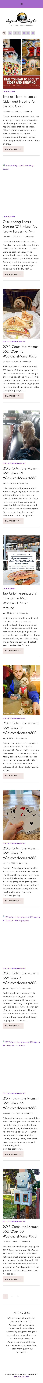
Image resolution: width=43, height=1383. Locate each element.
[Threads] (19, 33)
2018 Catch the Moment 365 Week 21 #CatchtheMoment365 (21, 473)
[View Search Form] (4, 33)
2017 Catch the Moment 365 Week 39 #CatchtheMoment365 (21, 1231)
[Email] (33, 33)
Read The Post (14, 150)
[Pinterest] (28, 33)
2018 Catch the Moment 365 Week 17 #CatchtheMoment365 (21, 728)
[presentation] (21, 64)
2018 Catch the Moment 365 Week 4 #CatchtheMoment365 (21, 978)
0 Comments (26, 111)
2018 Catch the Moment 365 (14, 342)
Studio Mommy (21, 1377)
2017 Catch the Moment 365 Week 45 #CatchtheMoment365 (21, 1103)
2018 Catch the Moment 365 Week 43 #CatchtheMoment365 (21, 351)
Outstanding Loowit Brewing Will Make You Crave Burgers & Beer (20, 226)
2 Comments (22, 613)
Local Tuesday (9, 92)
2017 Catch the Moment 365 (14, 1093)
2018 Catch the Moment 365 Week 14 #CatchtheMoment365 (21, 853)
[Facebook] (10, 33)
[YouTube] (24, 33)
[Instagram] (15, 33)
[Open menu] (21, 4)
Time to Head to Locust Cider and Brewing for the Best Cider (20, 101)
